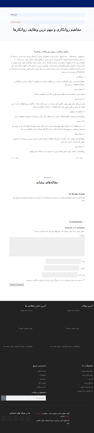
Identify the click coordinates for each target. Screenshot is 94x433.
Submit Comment (16, 284)
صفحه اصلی (41, 371)
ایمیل (82, 268)
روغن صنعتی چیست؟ (72, 328)
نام (83, 261)
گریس (91, 379)
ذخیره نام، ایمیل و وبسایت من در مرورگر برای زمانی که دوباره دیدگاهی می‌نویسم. (54, 280)
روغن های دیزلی (87, 375)
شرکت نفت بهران (73, 310)
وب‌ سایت (81, 275)
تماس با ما (42, 383)
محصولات (42, 375)
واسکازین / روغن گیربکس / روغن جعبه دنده (64, 346)
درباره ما (43, 379)
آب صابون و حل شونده (85, 391)
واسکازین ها (89, 383)
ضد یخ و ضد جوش (87, 387)
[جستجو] (3, 398)
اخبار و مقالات (41, 387)
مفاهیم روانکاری (16, 22)
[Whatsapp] (3, 418)
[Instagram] (28, 418)
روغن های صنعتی (87, 371)
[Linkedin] (10, 418)
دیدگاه (82, 236)
